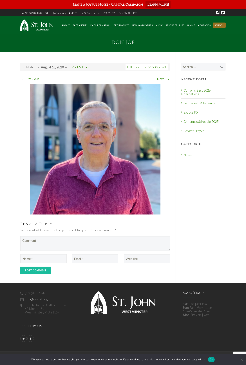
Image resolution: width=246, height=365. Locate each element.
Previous (29, 79)
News (188, 155)
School (219, 25)
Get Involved (121, 25)
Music (159, 25)
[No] (241, 359)
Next (163, 79)
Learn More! (158, 4)
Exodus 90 (191, 112)
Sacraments (80, 25)
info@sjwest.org (57, 13)
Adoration (204, 25)
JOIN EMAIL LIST (127, 13)
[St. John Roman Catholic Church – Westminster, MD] (36, 25)
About (66, 25)
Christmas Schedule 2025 (201, 121)
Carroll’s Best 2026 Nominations (196, 92)
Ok (211, 359)
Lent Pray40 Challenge (199, 103)
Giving (191, 25)
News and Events (142, 25)
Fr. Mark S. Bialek (79, 67)
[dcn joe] (95, 149)
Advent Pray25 (194, 131)
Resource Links (175, 25)
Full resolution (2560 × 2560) (147, 67)
